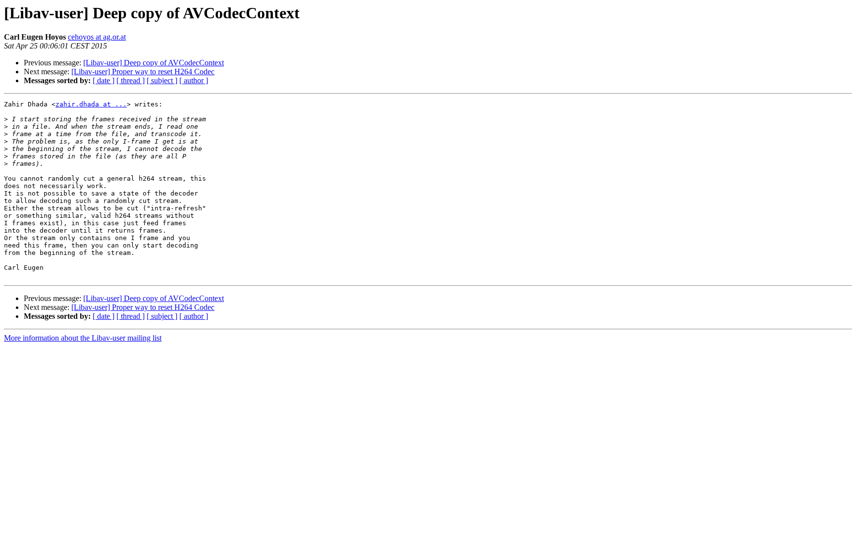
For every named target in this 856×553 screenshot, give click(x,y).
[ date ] (103, 80)
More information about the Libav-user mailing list (82, 338)
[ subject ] (162, 80)
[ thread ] (130, 80)
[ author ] (193, 80)
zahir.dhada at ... (91, 104)
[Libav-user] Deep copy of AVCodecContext (153, 62)
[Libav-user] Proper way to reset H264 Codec (142, 71)
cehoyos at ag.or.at (97, 37)
